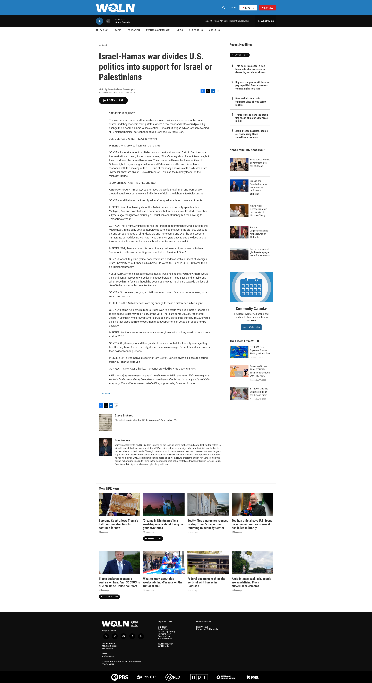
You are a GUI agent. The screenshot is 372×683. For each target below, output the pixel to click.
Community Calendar (251, 308)
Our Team (162, 627)
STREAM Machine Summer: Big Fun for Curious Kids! (259, 391)
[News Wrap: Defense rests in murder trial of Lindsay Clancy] (239, 210)
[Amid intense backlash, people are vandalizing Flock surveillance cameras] (252, 562)
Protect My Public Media (207, 629)
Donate (268, 7)
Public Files (163, 629)
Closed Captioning (166, 632)
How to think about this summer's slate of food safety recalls (250, 101)
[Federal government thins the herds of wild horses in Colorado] (208, 562)
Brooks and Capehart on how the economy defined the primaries (258, 187)
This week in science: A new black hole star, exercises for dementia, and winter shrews (250, 69)
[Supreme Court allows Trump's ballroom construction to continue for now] (119, 504)
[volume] (108, 21)
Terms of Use (164, 636)
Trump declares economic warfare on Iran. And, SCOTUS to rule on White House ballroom (119, 582)
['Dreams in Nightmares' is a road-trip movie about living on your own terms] (164, 504)
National (103, 45)
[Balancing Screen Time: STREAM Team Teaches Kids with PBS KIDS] (239, 371)
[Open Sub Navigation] (111, 30)
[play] (99, 21)
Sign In (232, 7)
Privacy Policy (164, 634)
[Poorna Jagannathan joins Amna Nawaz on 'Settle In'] (239, 232)
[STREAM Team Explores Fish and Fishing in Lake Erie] (239, 352)
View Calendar (251, 327)
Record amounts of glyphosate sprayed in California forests (260, 252)
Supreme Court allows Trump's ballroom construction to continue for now (118, 524)
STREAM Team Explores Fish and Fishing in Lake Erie (260, 350)
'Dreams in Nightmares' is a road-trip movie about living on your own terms (163, 524)
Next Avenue (202, 627)
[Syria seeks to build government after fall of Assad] (239, 164)
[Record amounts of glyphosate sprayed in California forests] (239, 254)
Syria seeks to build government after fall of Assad (260, 162)
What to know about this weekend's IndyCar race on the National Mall (162, 582)
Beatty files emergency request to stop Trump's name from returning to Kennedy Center (207, 524)
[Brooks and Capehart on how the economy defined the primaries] (239, 185)
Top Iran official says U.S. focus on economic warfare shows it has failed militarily (252, 524)
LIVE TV (249, 7)
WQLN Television (165, 644)
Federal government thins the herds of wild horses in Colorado (206, 582)
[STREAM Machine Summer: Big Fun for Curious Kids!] (239, 393)
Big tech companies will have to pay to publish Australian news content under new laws (252, 85)
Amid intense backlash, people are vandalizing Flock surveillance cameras (251, 134)
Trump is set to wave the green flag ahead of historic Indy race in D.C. (251, 118)
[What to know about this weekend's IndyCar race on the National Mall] (164, 562)
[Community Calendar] (251, 287)
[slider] (112, 21)
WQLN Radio (163, 646)
